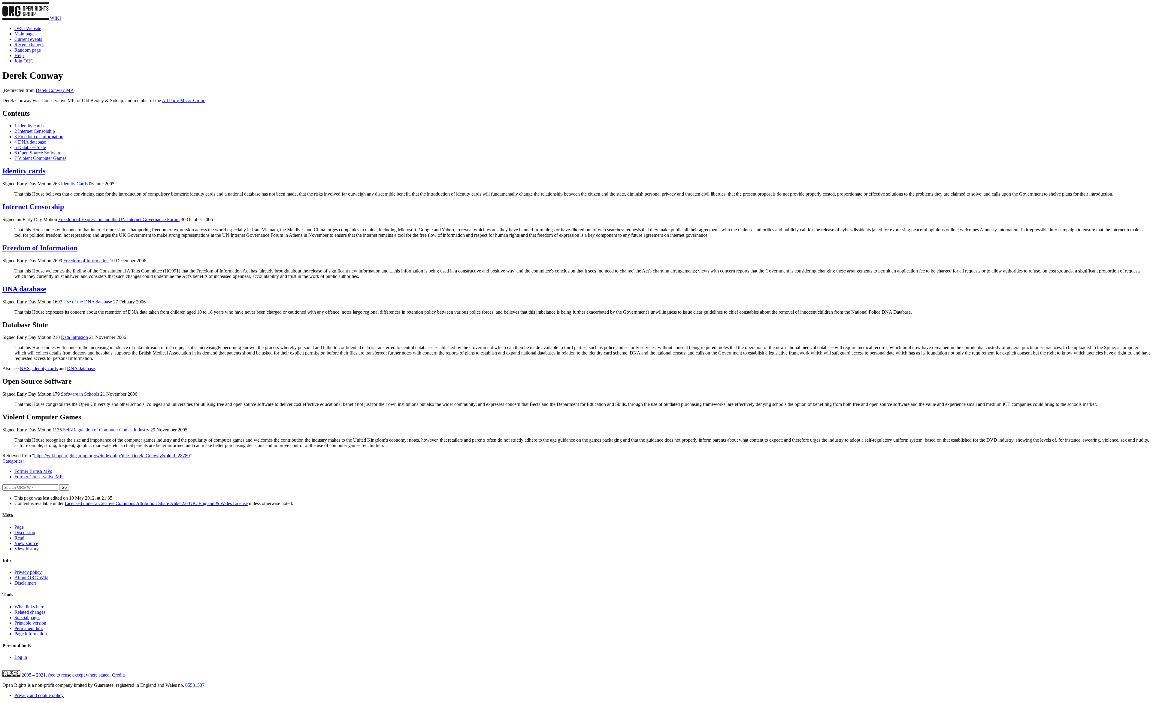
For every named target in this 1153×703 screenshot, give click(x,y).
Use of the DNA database (87, 301)
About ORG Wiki (31, 577)
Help (19, 55)
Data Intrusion (74, 337)
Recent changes (29, 44)
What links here (29, 606)
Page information (30, 633)
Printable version (30, 622)
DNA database (24, 289)
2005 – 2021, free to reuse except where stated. (66, 674)
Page (19, 527)
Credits (119, 674)
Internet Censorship (33, 207)
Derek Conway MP (54, 90)
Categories (12, 461)
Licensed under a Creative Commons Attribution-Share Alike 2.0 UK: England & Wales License (156, 503)
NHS (25, 368)
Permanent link (28, 628)
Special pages (27, 617)
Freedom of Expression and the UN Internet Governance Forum (119, 219)
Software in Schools (80, 394)
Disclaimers (25, 583)
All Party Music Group (183, 100)
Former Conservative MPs (39, 476)
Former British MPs (33, 471)
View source (26, 543)
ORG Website (27, 28)
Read (19, 537)
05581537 (194, 685)
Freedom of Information (39, 248)
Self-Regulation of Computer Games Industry (106, 429)
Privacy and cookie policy (39, 695)
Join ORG (24, 60)
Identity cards (23, 171)
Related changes (29, 612)
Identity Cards (74, 183)
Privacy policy (28, 572)
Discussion (24, 532)
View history (26, 548)
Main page (24, 33)
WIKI (55, 18)
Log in (20, 657)
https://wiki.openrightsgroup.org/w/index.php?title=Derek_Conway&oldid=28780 (112, 455)
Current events (28, 39)
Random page (27, 50)
